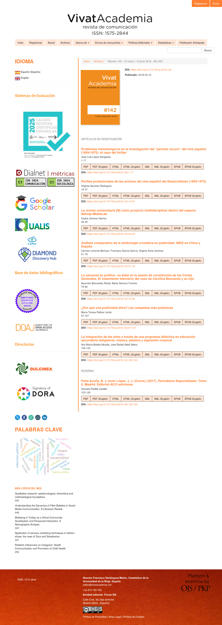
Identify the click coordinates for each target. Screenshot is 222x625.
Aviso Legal (115, 616)
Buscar (208, 50)
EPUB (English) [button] (193, 166)
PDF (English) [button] (100, 166)
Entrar (216, 3)
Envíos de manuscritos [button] (108, 42)
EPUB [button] (177, 166)
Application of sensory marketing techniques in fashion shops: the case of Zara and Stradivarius (45, 534)
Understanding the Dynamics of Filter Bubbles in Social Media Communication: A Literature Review (45, 507)
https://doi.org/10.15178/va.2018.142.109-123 (112, 360)
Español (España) (30, 72)
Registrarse (200, 3)
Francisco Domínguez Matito (110, 577)
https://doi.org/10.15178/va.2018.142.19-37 (111, 201)
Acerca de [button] (82, 42)
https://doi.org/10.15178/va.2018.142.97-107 (111, 327)
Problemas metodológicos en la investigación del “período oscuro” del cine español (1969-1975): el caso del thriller (143, 151)
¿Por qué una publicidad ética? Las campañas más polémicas (127, 307)
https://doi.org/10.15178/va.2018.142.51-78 (111, 266)
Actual (51, 42)
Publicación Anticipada (192, 42)
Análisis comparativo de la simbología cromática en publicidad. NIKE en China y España (140, 245)
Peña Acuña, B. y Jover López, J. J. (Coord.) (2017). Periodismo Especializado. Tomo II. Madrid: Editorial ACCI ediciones (144, 383)
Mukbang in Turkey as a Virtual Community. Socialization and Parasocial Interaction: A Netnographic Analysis (39, 521)
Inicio (20, 42)
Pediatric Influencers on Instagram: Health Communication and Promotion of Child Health (40, 546)
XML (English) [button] (162, 166)
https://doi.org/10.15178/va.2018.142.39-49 (111, 234)
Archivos (65, 42)
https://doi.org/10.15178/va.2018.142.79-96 (111, 298)
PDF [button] (85, 166)
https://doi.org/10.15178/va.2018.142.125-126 (112, 404)
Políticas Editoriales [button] (140, 42)
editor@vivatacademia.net (97, 584)
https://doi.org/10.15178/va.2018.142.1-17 (110, 172)
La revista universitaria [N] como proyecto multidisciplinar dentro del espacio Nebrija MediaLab (138, 212)
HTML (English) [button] (131, 166)
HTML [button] (115, 166)
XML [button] (147, 166)
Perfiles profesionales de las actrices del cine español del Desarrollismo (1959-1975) (143, 181)
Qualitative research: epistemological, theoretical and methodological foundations (44, 495)
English (25, 77)
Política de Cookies (133, 616)
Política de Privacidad (94, 616)
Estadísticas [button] (165, 42)
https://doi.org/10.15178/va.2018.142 (151, 69)
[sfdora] (45, 393)
